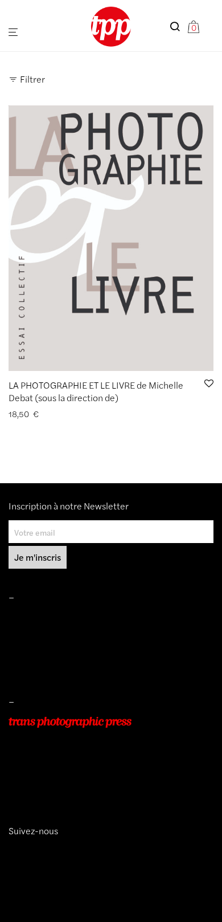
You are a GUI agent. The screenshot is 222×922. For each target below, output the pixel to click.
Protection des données (51, 666)
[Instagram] (13, 851)
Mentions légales (39, 618)
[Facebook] (30, 851)
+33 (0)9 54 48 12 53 (48, 770)
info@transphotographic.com (61, 786)
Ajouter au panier (36, 414)
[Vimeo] (22, 851)
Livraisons (26, 650)
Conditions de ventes (46, 634)
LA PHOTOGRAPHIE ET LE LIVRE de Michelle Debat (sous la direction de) (96, 391)
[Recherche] (178, 26)
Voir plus (87, 414)
